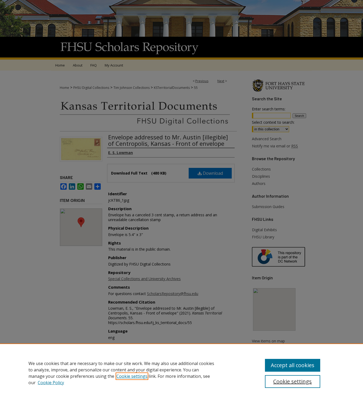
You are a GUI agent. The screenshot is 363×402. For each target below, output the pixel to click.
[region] (181, 372)
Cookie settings (131, 376)
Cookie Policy (51, 383)
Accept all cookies (292, 365)
